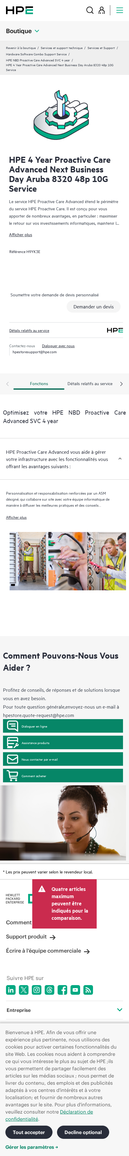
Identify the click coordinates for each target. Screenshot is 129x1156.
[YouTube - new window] (75, 990)
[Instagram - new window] (36, 990)
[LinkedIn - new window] (11, 990)
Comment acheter (34, 775)
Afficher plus (20, 234)
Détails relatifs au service (29, 330)
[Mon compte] (101, 10)
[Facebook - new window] (62, 990)
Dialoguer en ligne (34, 726)
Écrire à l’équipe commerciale (43, 950)
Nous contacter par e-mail (40, 759)
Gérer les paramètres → (31, 1147)
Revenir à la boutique (21, 47)
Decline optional (83, 1132)
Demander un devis (94, 306)
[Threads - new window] (49, 990)
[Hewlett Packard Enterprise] (19, 10)
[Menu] (119, 10)
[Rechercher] (90, 10)
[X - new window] (23, 990)
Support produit (26, 936)
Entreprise (19, 1010)
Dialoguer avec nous (58, 345)
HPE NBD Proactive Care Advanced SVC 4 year (38, 59)
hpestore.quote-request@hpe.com (38, 715)
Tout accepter (29, 1132)
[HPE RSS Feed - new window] (88, 990)
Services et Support (101, 47)
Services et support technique (61, 47)
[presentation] (121, 384)
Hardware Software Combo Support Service (36, 53)
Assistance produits (36, 742)
